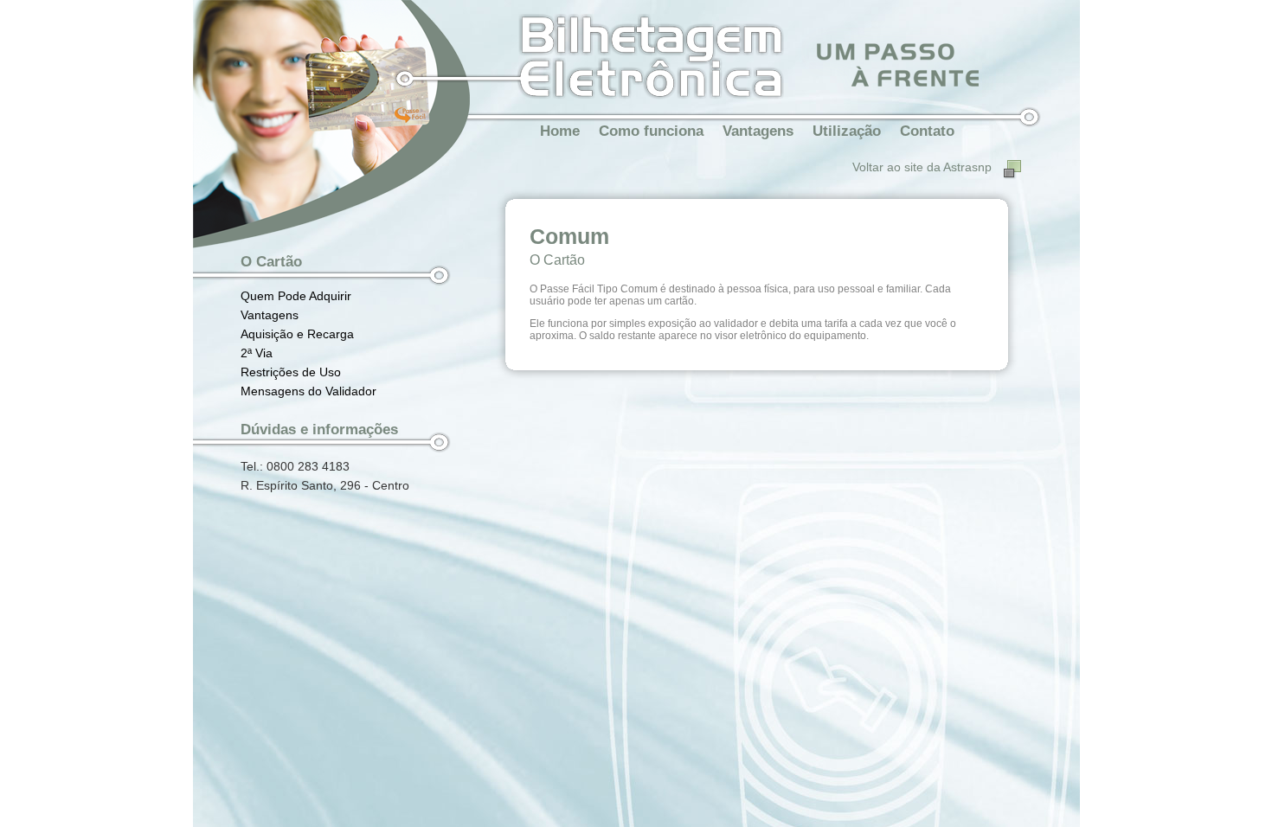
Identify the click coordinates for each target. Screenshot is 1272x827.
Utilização (847, 131)
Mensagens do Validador (308, 391)
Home (560, 131)
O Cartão (271, 261)
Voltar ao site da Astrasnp (922, 167)
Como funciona (651, 131)
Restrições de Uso (291, 372)
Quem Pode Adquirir (296, 296)
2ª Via (257, 353)
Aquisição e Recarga (297, 334)
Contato (927, 131)
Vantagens (758, 131)
